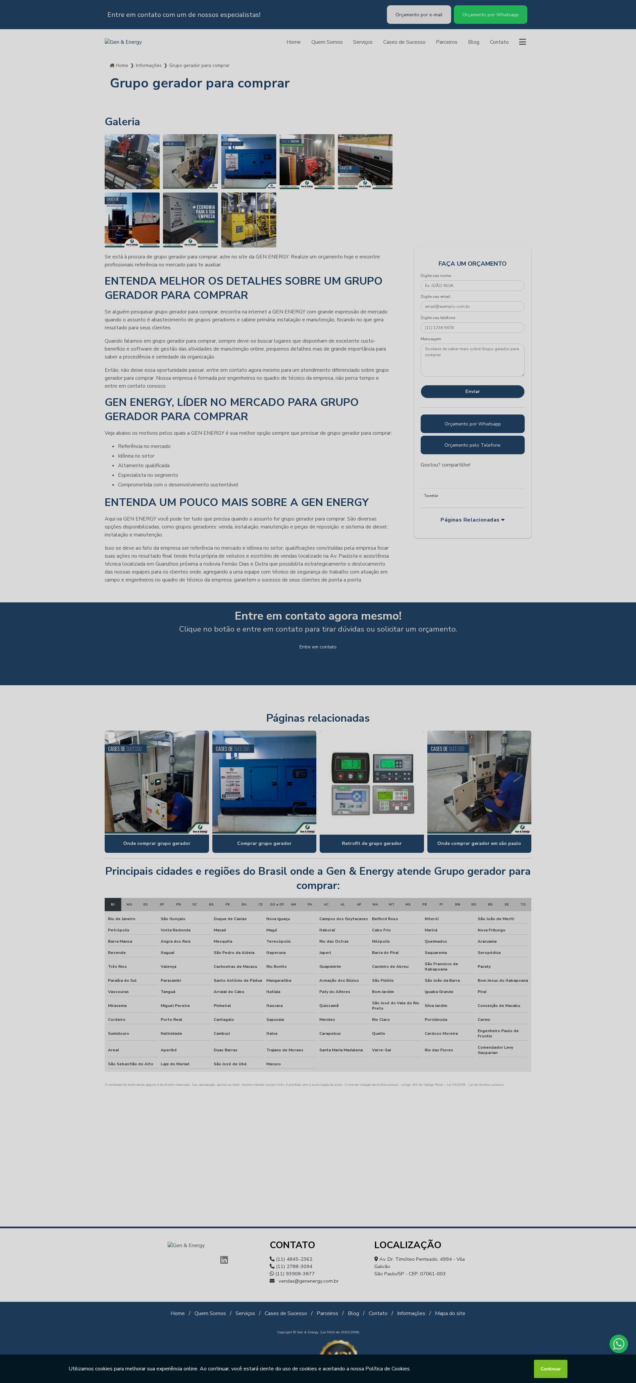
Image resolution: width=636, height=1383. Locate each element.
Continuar (551, 1368)
